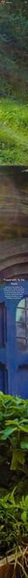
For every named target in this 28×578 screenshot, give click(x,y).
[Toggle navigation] (26, 2)
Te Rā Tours (9, 2)
